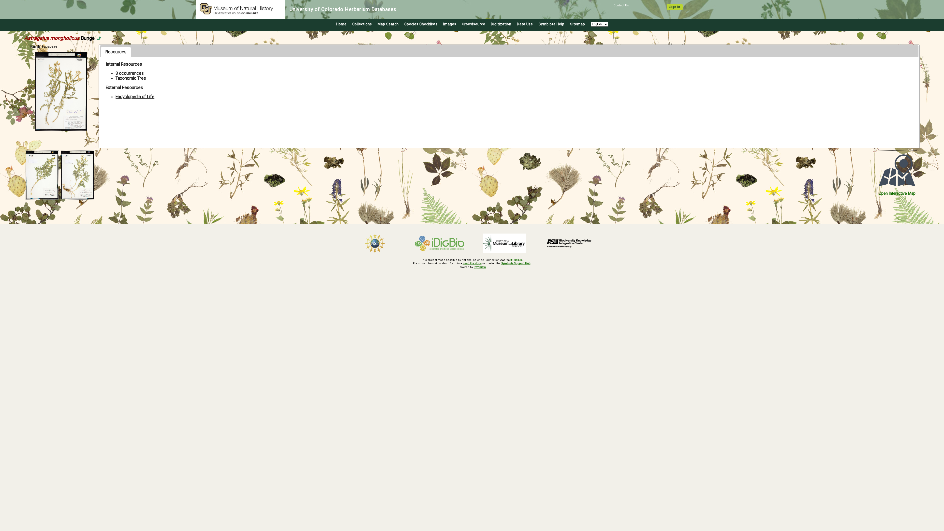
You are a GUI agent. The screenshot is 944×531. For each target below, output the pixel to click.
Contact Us (621, 5)
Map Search (388, 24)
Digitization (501, 24)
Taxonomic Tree (131, 78)
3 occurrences (130, 73)
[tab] (116, 52)
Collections (362, 24)
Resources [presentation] (116, 51)
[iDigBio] (440, 243)
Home (341, 24)
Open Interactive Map (897, 193)
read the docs (472, 263)
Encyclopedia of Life (135, 96)
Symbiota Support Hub (516, 263)
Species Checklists (421, 24)
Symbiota (480, 267)
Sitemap (577, 24)
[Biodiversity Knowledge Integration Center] (569, 243)
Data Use (525, 24)
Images (449, 24)
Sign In (674, 7)
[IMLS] (504, 243)
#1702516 (516, 260)
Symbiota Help (551, 24)
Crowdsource (473, 24)
